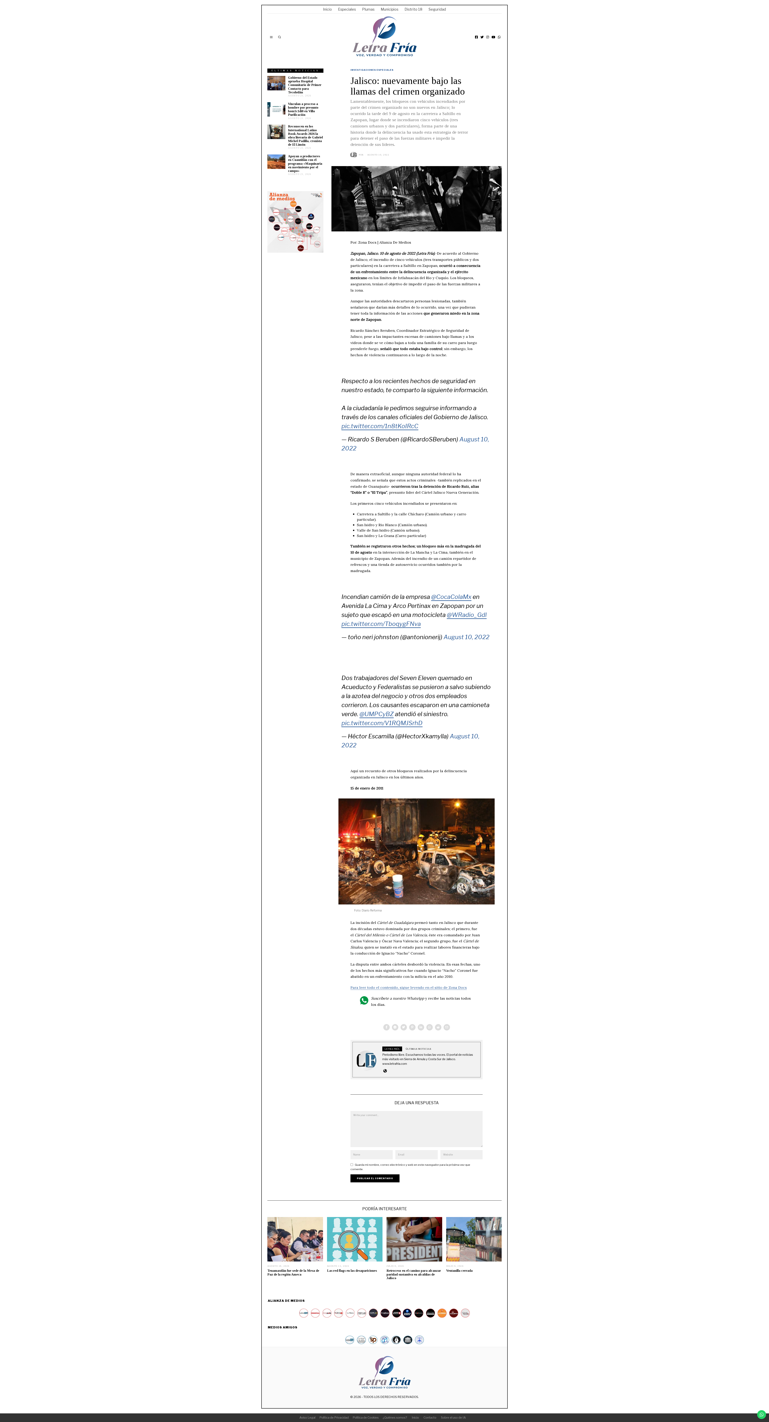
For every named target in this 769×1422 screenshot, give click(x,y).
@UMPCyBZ (376, 714)
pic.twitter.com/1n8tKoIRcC (379, 426)
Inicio (327, 9)
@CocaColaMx (451, 596)
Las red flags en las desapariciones (352, 1271)
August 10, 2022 (466, 637)
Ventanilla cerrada (459, 1271)
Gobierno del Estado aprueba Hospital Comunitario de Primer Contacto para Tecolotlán (304, 85)
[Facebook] (476, 37)
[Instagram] (487, 37)
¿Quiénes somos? (395, 1417)
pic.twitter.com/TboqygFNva (381, 623)
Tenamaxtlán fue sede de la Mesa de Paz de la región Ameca (293, 1272)
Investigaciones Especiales (372, 70)
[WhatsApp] (499, 37)
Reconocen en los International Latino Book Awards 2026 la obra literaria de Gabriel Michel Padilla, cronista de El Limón (305, 135)
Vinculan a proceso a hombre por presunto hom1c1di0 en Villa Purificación (303, 109)
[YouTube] (493, 37)
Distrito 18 (413, 9)
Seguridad (437, 9)
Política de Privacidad (334, 1417)
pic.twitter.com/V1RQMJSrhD (382, 723)
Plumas (368, 9)
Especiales (347, 9)
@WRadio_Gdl (467, 614)
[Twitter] (482, 37)
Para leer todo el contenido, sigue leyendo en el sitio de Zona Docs (408, 987)
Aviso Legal (307, 1417)
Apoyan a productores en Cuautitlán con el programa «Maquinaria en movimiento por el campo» (305, 163)
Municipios (389, 9)
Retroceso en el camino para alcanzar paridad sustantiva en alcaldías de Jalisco (414, 1274)
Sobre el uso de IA (453, 1417)
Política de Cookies (366, 1417)
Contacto (430, 1417)
